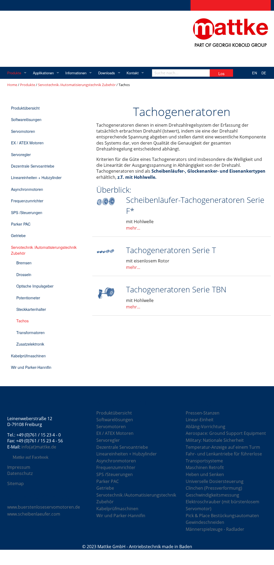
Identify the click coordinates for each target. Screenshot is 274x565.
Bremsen (24, 262)
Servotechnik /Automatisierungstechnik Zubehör (77, 84)
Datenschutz (20, 473)
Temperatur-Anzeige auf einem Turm (223, 447)
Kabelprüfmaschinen (28, 355)
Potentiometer (28, 297)
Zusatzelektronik (30, 344)
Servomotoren (23, 131)
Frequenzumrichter (27, 200)
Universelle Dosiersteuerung (214, 481)
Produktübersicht (25, 108)
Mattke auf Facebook (30, 457)
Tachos (22, 320)
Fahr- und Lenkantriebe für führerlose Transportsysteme (224, 457)
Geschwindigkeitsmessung (212, 495)
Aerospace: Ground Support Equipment (226, 433)
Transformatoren (30, 332)
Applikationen (43, 72)
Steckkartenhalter (31, 309)
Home (12, 84)
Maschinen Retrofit (205, 467)
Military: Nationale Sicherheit (215, 440)
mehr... (133, 228)
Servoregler (21, 154)
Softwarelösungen (26, 119)
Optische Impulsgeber (35, 286)
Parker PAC (21, 224)
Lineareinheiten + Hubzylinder (36, 177)
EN (254, 72)
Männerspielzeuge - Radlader (215, 529)
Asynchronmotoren (27, 189)
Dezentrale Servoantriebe (32, 166)
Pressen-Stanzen (202, 413)
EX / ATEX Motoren (27, 142)
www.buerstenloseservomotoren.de (43, 507)
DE (263, 72)
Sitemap (15, 483)
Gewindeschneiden (205, 522)
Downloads (106, 72)
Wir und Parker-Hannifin (31, 367)
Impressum (18, 467)
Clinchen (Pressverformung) (214, 488)
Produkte (14, 72)
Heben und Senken (205, 474)
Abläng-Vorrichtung (205, 426)
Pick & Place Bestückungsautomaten (222, 515)
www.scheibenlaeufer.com (33, 514)
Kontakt (133, 72)
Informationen (75, 72)
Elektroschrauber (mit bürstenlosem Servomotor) (222, 505)
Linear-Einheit (200, 420)
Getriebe (18, 235)
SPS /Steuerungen (26, 212)
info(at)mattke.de (38, 447)
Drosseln (23, 274)
